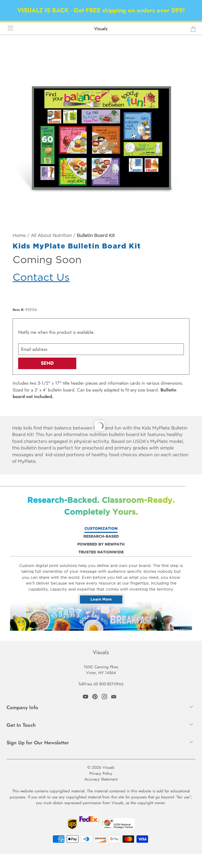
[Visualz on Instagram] (104, 696)
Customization (101, 528)
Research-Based (101, 536)
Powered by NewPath (101, 544)
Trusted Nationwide (101, 552)
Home (19, 236)
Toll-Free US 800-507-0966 (101, 684)
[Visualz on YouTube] (85, 696)
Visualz (101, 28)
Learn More (101, 599)
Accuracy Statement (101, 779)
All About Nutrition (51, 236)
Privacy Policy (100, 773)
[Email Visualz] (113, 696)
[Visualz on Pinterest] (95, 696)
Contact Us (41, 277)
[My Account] (8, 28)
